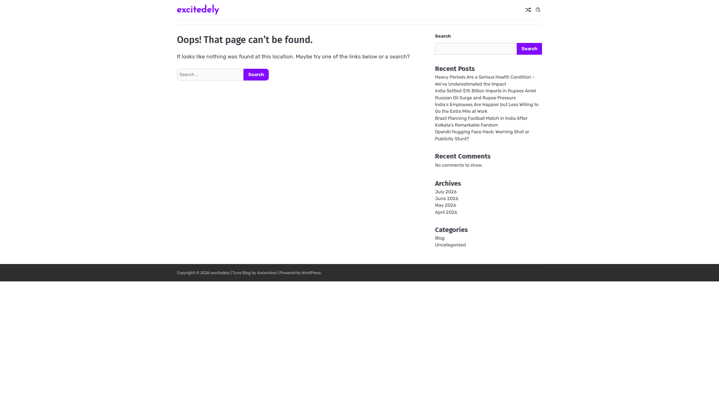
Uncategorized (450, 244)
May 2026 (445, 205)
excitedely (198, 9)
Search (443, 36)
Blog (440, 238)
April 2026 (446, 212)
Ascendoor (267, 272)
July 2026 (446, 191)
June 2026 (446, 198)
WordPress (311, 272)
